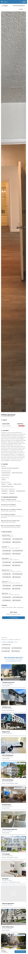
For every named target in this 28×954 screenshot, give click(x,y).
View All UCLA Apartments (19, 5)
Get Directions (5, 644)
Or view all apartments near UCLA (13, 660)
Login (24, 1)
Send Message (14, 617)
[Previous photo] (3, 211)
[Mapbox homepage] (4, 637)
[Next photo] (24, 211)
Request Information (20, 951)
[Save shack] (25, 9)
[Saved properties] (20, 2)
